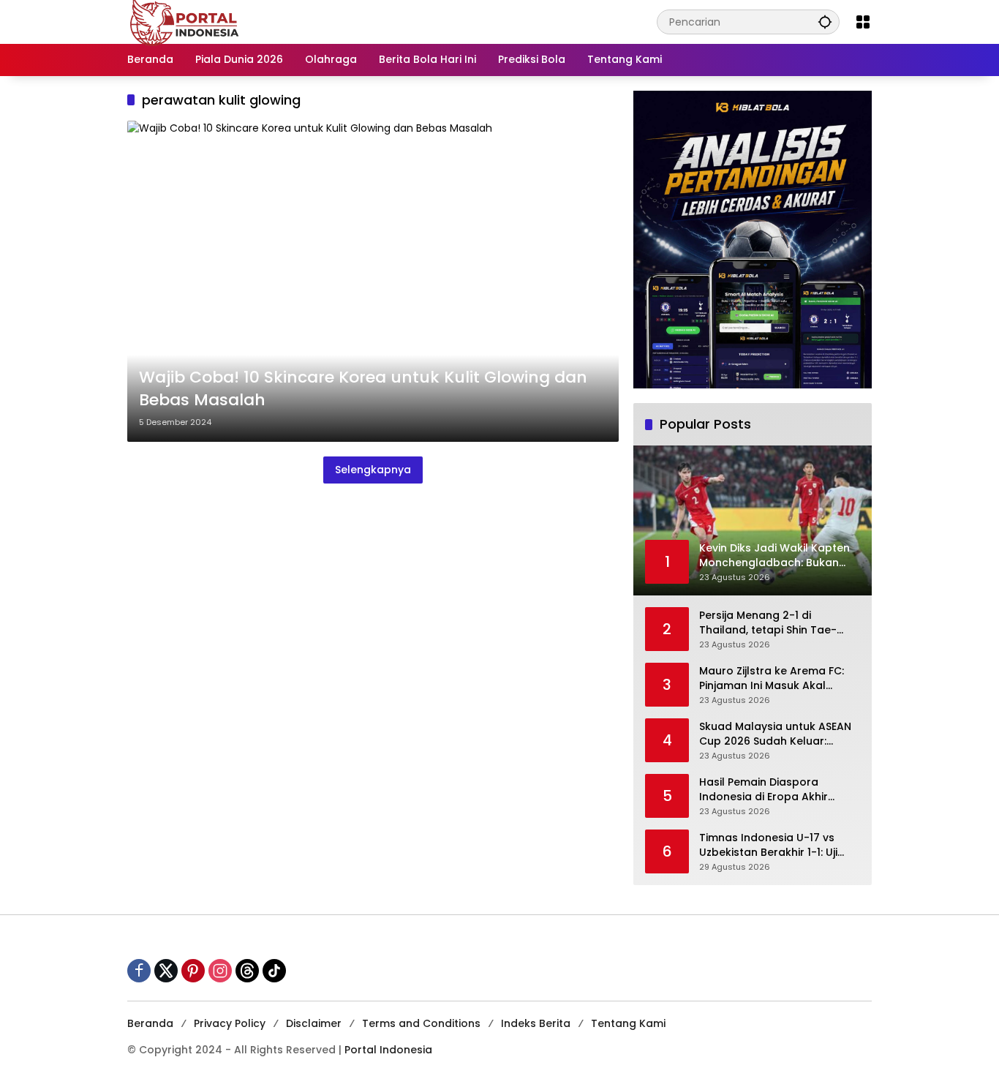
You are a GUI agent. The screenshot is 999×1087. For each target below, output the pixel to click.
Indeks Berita (535, 1023)
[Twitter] (166, 970)
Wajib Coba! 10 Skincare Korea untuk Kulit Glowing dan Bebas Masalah (363, 388)
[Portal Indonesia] (185, 21)
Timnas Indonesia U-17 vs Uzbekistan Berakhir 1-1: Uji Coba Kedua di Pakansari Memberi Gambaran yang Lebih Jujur (768, 845)
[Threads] (247, 970)
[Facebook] (139, 970)
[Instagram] (220, 970)
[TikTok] (274, 970)
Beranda (150, 1023)
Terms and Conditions (421, 1023)
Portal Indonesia (388, 1049)
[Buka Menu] (863, 22)
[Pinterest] (193, 970)
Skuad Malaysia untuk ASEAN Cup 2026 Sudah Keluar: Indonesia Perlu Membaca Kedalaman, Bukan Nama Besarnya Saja (775, 734)
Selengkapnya (373, 469)
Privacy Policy (229, 1023)
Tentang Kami (628, 1023)
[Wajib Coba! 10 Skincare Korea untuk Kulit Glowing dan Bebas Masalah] (373, 281)
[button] (825, 22)
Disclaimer (314, 1023)
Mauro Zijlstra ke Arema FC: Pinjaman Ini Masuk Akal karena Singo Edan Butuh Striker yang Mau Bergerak (771, 678)
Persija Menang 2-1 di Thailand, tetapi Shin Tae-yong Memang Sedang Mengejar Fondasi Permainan (776, 623)
